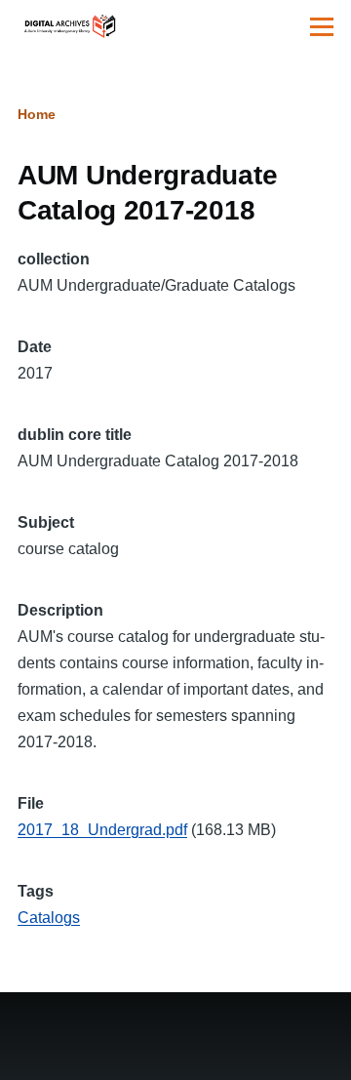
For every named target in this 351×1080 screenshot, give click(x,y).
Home (37, 114)
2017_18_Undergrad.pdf (102, 829)
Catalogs (49, 917)
